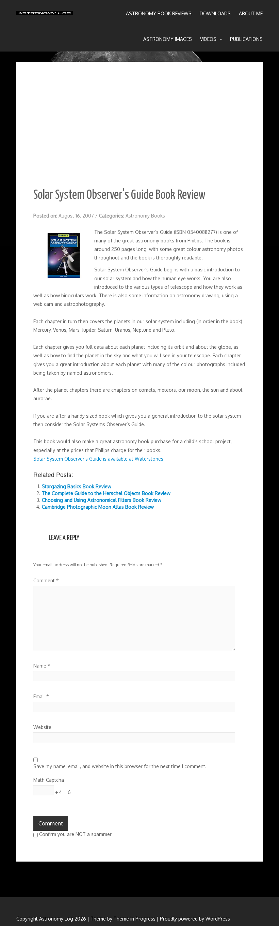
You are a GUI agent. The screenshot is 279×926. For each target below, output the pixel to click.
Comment (46, 580)
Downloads (215, 13)
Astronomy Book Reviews (159, 13)
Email (41, 696)
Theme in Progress (134, 919)
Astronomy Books (145, 216)
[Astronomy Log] (44, 15)
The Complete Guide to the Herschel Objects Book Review (106, 493)
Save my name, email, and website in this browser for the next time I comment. (120, 766)
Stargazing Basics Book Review (76, 486)
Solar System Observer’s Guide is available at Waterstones (98, 459)
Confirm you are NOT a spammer (75, 834)
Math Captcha (48, 780)
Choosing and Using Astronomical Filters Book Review (101, 500)
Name (41, 666)
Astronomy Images (167, 39)
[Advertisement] (139, 130)
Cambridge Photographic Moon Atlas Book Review (98, 507)
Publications (246, 39)
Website (42, 727)
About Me (251, 13)
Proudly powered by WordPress (195, 919)
